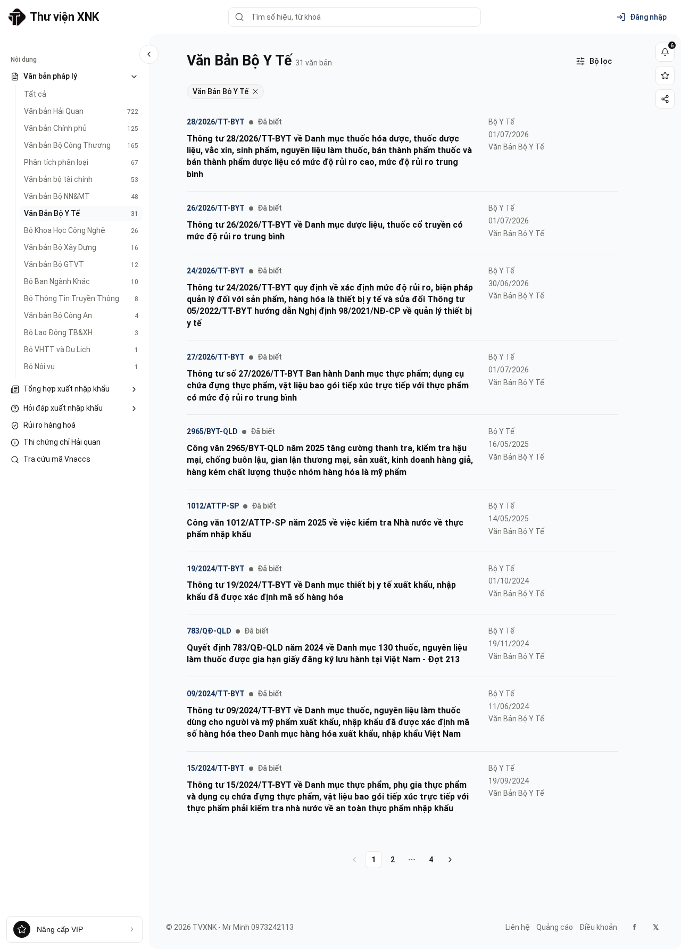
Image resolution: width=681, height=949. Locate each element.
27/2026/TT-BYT (216, 357)
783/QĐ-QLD (209, 631)
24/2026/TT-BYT (216, 271)
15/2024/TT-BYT (216, 768)
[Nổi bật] (665, 75)
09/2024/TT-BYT (216, 693)
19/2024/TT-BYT (216, 568)
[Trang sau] (450, 859)
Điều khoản (598, 927)
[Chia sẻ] (665, 99)
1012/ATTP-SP (213, 506)
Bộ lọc (600, 61)
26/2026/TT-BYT (216, 208)
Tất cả (35, 94)
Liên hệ (517, 927)
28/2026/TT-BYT (216, 122)
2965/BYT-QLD (212, 431)
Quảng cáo (554, 927)
